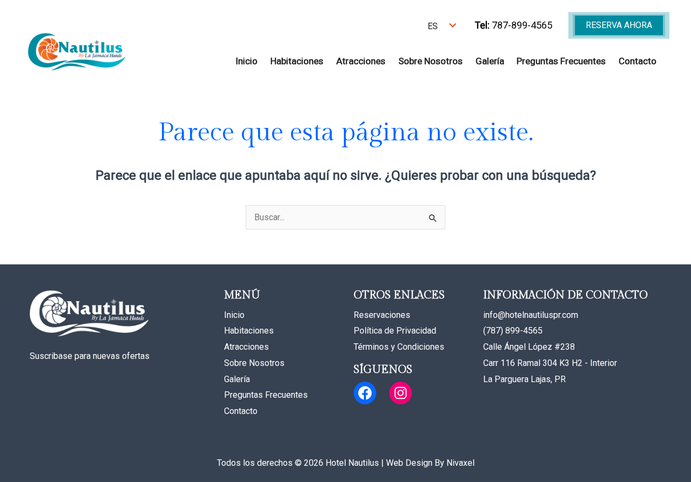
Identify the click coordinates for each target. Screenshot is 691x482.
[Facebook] (365, 393)
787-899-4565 (513, 25)
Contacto (637, 61)
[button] (619, 25)
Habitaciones (296, 61)
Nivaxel (460, 463)
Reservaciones (382, 315)
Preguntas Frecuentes (561, 61)
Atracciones (360, 61)
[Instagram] (400, 393)
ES (433, 26)
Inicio (246, 61)
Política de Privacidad (395, 330)
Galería (490, 61)
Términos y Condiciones (399, 347)
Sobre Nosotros (430, 61)
